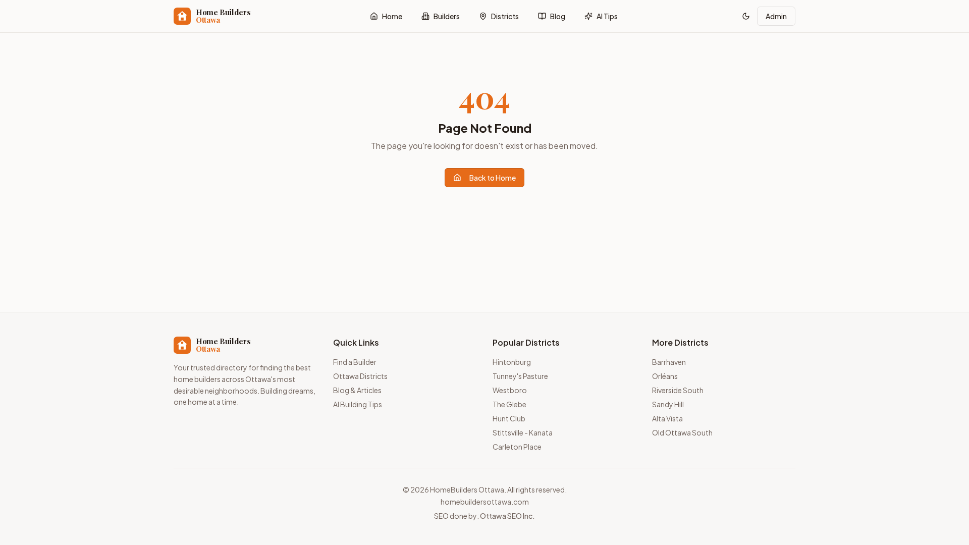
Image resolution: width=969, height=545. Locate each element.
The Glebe (509, 404)
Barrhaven (669, 361)
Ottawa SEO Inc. (507, 515)
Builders (447, 16)
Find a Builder (354, 361)
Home (392, 16)
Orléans (665, 375)
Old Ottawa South (682, 432)
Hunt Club (509, 418)
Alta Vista (667, 418)
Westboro (510, 390)
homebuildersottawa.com (485, 501)
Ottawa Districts (360, 375)
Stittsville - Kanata (523, 432)
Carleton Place (517, 446)
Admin (776, 16)
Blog (557, 16)
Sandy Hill (668, 404)
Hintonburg (512, 361)
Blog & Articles (357, 390)
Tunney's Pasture (520, 375)
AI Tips (607, 16)
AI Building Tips (357, 404)
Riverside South (678, 390)
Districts (505, 16)
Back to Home (492, 177)
